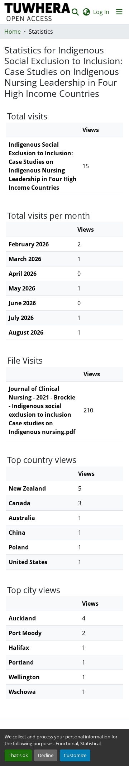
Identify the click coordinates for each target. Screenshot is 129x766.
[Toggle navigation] (119, 12)
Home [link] (12, 32)
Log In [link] (101, 12)
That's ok (18, 755)
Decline (45, 755)
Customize (75, 755)
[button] (37, 12)
